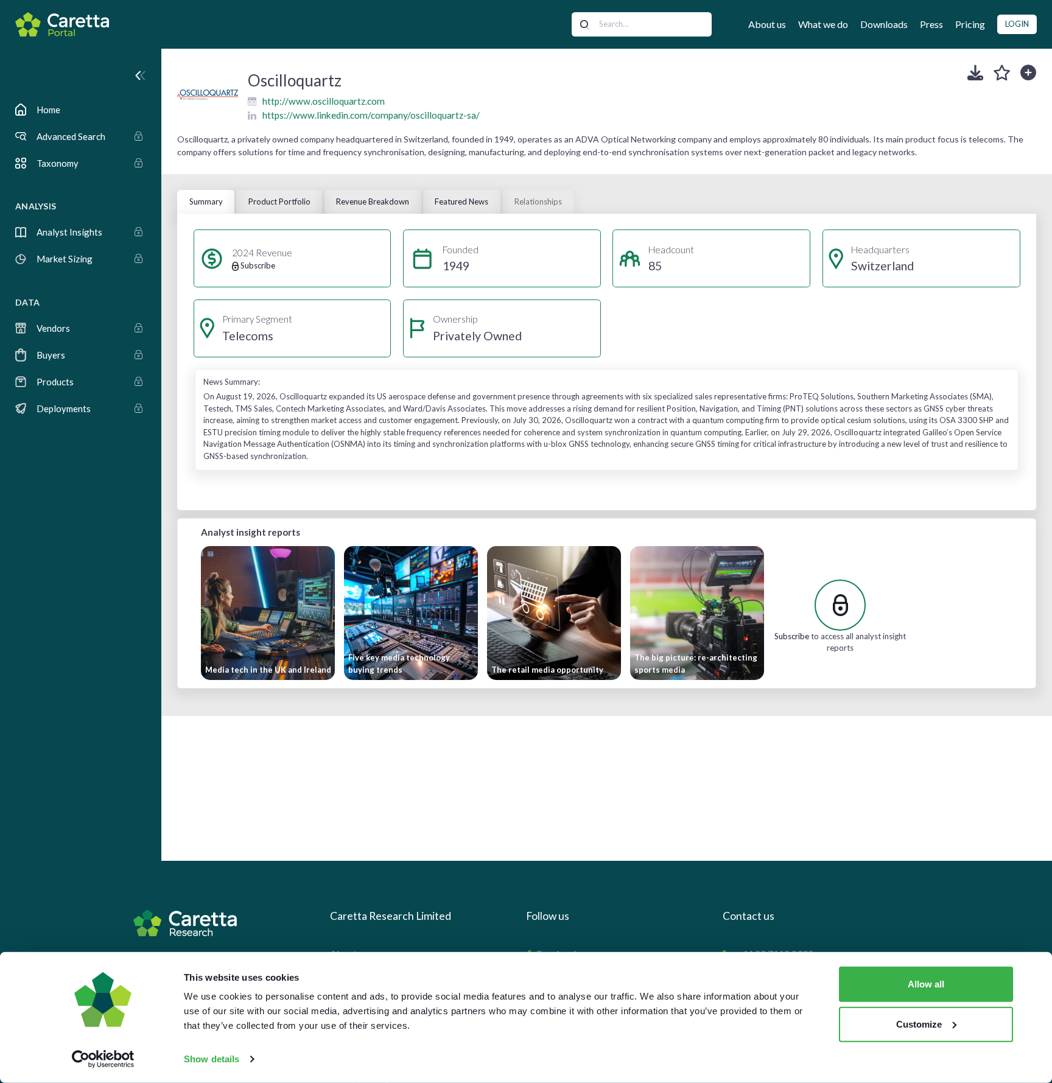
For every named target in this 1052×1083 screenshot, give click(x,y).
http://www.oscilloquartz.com (323, 101)
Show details (211, 1059)
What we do (823, 24)
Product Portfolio (279, 201)
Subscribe (791, 636)
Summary (206, 201)
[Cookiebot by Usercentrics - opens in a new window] (103, 1059)
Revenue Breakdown (372, 201)
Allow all (926, 984)
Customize (919, 1023)
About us (767, 24)
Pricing (970, 24)
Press (931, 24)
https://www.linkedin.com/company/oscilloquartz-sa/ (371, 115)
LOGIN (1017, 24)
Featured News (461, 201)
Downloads (884, 24)
